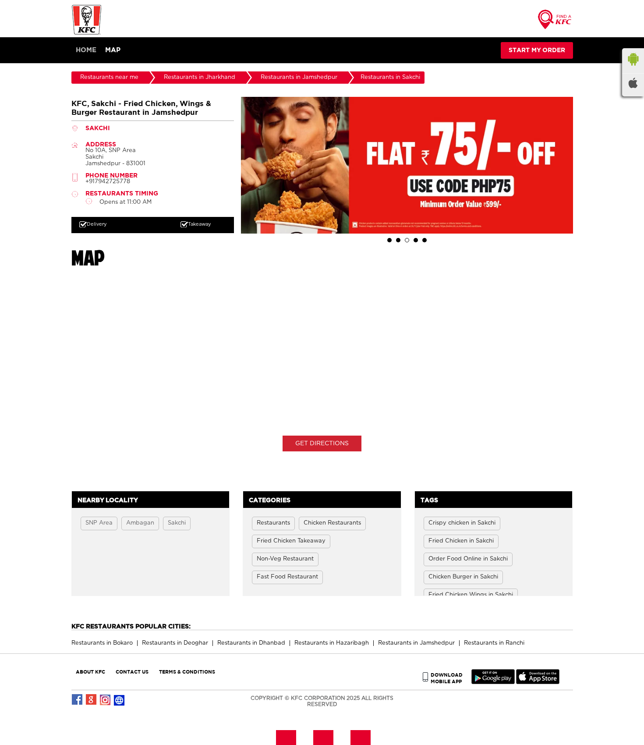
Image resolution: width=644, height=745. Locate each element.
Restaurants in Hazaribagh (331, 643)
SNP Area (99, 523)
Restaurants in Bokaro (102, 643)
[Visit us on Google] (91, 700)
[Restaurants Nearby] (555, 22)
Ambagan (140, 523)
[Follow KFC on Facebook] (77, 700)
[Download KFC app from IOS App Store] (537, 682)
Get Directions (322, 443)
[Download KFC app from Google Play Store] (493, 682)
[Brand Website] (119, 700)
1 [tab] (389, 240)
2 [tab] (398, 240)
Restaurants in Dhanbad (251, 643)
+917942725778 (107, 181)
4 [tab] (416, 240)
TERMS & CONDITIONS (187, 671)
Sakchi (177, 523)
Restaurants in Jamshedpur (416, 643)
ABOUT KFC (90, 671)
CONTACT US (132, 671)
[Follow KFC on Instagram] (105, 700)
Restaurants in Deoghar (175, 643)
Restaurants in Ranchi (494, 643)
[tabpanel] (407, 165)
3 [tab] (407, 240)
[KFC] (86, 33)
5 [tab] (424, 240)
